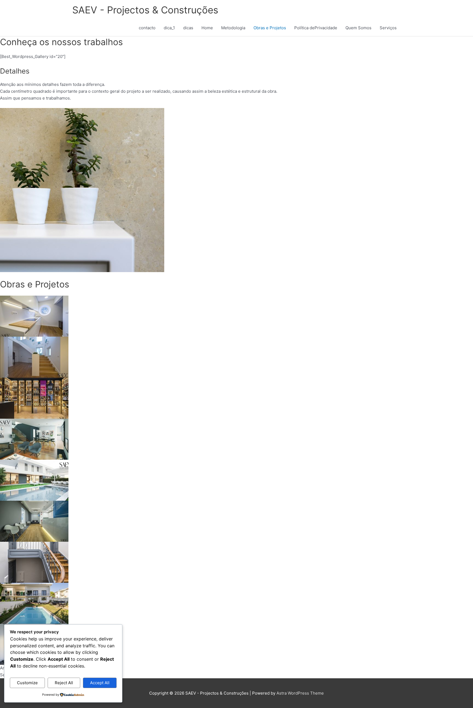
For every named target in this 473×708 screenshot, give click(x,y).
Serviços (388, 27)
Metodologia (233, 27)
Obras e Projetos (269, 27)
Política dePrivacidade (315, 27)
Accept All (99, 682)
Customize (27, 682)
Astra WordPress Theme (300, 693)
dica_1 (169, 27)
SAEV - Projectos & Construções (145, 10)
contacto (147, 27)
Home (207, 27)
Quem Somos (358, 27)
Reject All (64, 682)
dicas (188, 27)
